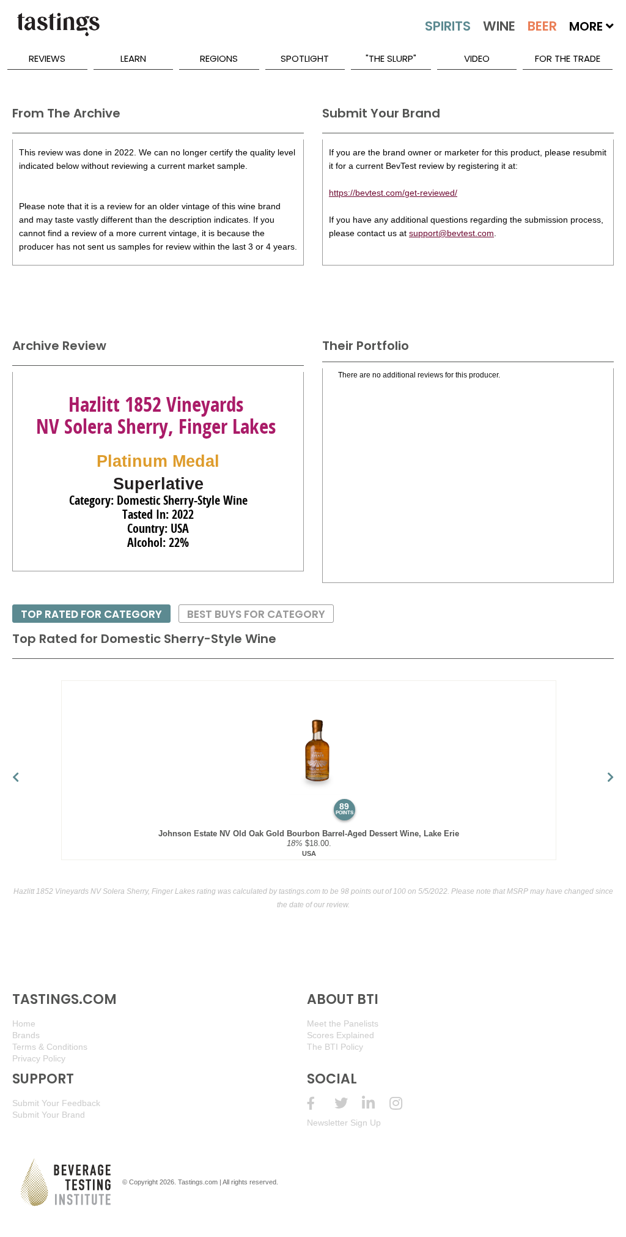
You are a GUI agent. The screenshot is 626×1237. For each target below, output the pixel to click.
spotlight (305, 58)
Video (477, 58)
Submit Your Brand (48, 1115)
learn (133, 58)
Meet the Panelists (342, 1023)
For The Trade (567, 58)
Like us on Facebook (320, 1103)
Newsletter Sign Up (344, 1122)
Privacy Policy (38, 1058)
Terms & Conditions (49, 1047)
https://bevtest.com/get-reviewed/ (393, 193)
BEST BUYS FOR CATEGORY (256, 614)
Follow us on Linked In (375, 1103)
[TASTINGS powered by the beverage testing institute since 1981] (58, 30)
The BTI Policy (335, 1047)
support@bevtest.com (451, 233)
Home (23, 1023)
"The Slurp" (391, 58)
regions (219, 58)
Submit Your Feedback (56, 1103)
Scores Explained (340, 1035)
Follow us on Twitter (348, 1103)
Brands (26, 1035)
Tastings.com (198, 1182)
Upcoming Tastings (403, 1103)
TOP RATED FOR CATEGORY (91, 614)
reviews (47, 58)
